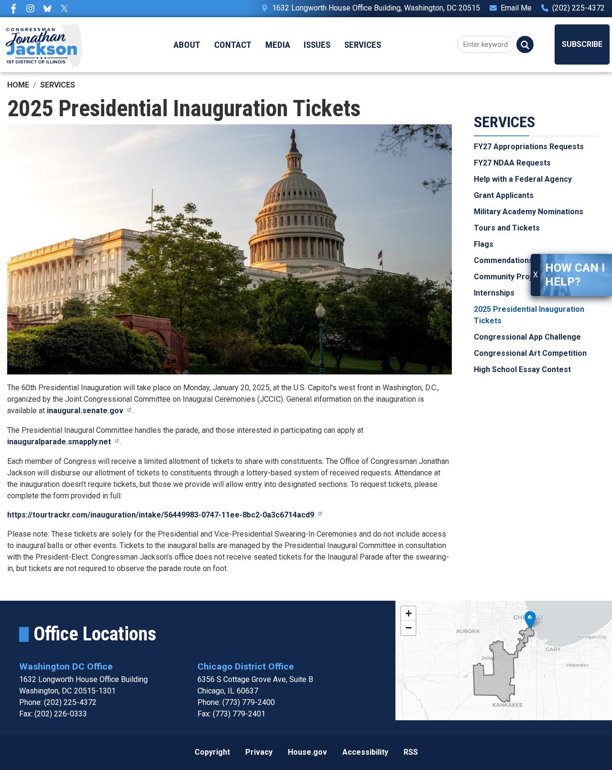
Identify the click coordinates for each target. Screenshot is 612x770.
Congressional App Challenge (527, 336)
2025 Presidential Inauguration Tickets (529, 315)
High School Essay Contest (522, 369)
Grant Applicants (504, 195)
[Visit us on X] (67, 8)
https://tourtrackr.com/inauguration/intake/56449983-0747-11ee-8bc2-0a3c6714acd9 (160, 514)
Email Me (516, 7)
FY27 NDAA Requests (512, 162)
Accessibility (365, 752)
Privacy (259, 752)
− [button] (408, 628)
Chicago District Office (245, 666)
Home (18, 84)
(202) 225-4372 (578, 7)
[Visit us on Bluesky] (49, 8)
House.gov (307, 752)
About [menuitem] (187, 44)
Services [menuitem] (362, 44)
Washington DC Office (66, 666)
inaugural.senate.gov (85, 410)
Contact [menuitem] (232, 44)
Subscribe (582, 44)
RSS (411, 752)
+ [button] (408, 613)
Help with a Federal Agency (523, 179)
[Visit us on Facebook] (15, 8)
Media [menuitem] (277, 44)
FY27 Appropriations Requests (529, 146)
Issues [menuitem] (317, 44)
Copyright (212, 752)
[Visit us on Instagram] (33, 8)
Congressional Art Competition (530, 353)
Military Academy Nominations (528, 211)
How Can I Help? (575, 274)
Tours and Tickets (507, 227)
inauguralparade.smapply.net (59, 441)
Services (57, 84)
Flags (483, 244)
